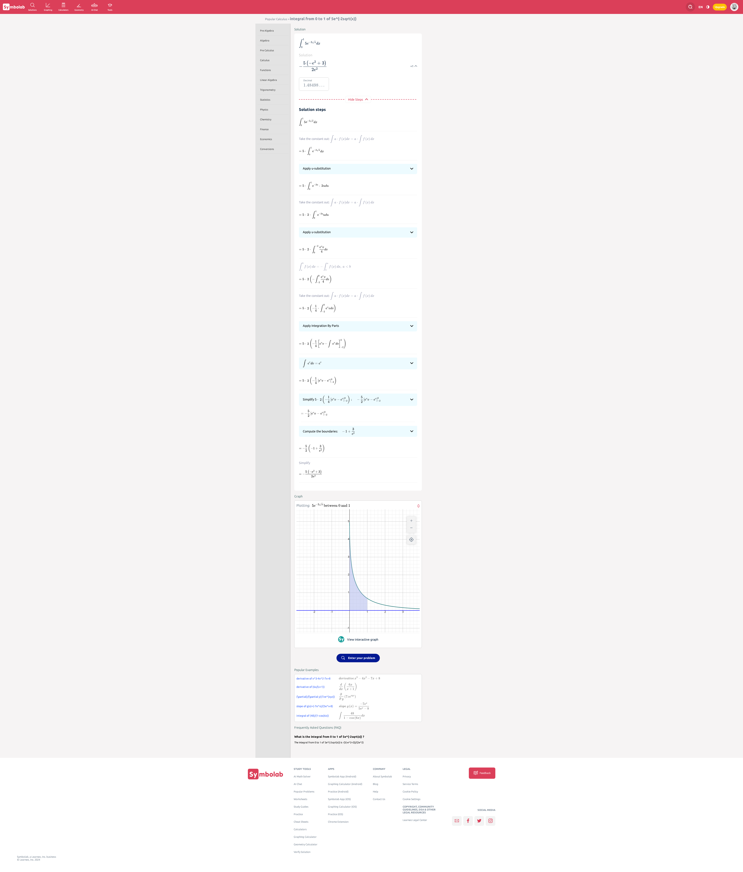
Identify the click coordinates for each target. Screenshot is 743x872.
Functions (265, 70)
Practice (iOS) (335, 814)
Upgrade (720, 7)
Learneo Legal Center (415, 820)
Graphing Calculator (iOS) (342, 806)
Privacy (407, 776)
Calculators (300, 829)
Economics (266, 139)
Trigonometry (267, 89)
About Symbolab (382, 776)
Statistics (265, 99)
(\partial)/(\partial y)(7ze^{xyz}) (315, 696)
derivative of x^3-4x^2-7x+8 (313, 678)
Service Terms (410, 784)
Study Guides (301, 806)
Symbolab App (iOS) (339, 799)
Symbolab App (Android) (342, 776)
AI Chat (298, 784)
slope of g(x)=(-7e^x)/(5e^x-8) (314, 706)
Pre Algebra (267, 30)
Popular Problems (304, 791)
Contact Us (379, 799)
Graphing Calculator (305, 836)
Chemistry (265, 119)
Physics (264, 109)
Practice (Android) (338, 791)
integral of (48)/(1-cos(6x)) (312, 715)
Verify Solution (302, 852)
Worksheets (300, 799)
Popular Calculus (276, 19)
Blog (375, 784)
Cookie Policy (410, 791)
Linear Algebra (268, 80)
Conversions (267, 149)
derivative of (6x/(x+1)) (310, 686)
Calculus (265, 60)
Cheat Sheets (301, 821)
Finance (264, 129)
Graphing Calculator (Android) (345, 784)
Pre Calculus (267, 50)
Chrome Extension (338, 821)
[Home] (265, 774)
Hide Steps (355, 99)
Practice (298, 814)
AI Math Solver (302, 776)
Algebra (264, 40)
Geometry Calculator (305, 844)
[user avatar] (734, 7)
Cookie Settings (411, 799)
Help (375, 791)
